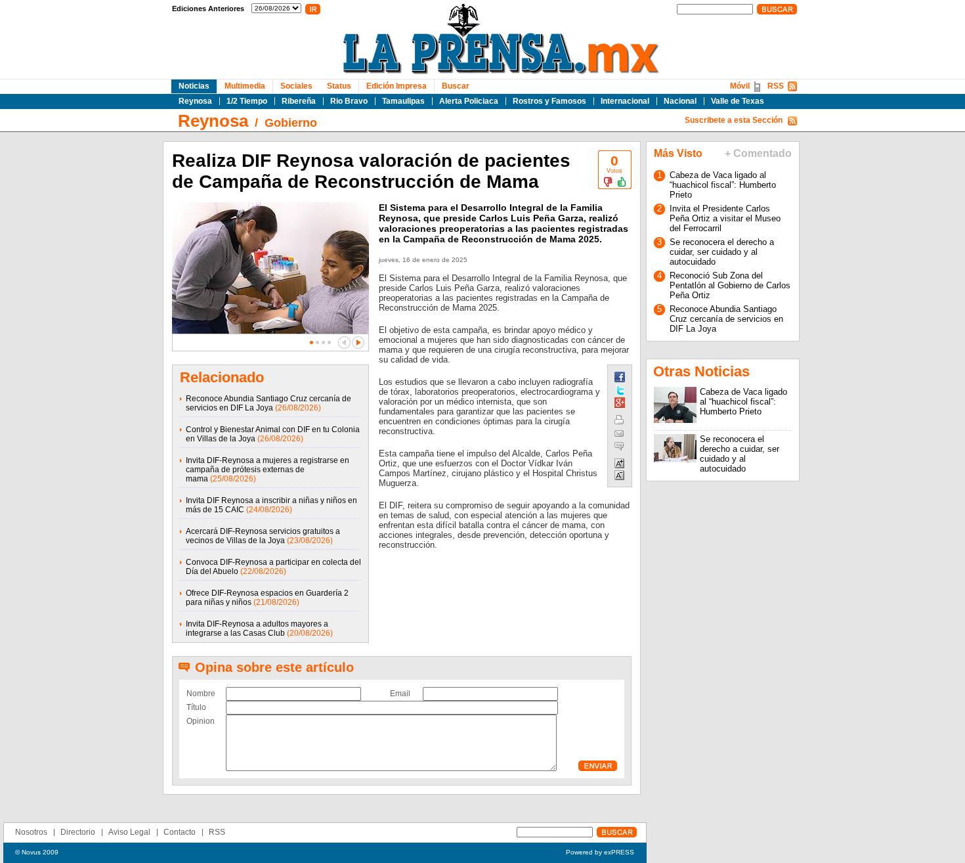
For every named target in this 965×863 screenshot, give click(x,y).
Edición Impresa (396, 86)
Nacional (680, 101)
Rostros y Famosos (549, 101)
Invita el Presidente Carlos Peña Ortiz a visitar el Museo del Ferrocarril (725, 218)
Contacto (179, 832)
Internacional (625, 101)
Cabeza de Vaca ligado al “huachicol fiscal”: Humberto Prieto (723, 185)
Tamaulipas (403, 101)
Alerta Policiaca (468, 101)
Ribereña (299, 101)
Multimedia (245, 86)
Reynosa (195, 101)
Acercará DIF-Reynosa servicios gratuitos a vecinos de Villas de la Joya (263, 536)
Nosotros (31, 832)
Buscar (455, 86)
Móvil (740, 86)
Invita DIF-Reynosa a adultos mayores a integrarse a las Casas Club (257, 628)
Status (339, 86)
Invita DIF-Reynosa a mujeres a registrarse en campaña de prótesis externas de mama (267, 469)
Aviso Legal (129, 832)
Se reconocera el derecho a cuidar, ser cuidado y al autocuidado (722, 252)
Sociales (296, 86)
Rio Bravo (349, 101)
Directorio (77, 832)
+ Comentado (758, 153)
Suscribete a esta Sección (734, 120)
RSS (775, 86)
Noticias (194, 86)
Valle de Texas (737, 101)
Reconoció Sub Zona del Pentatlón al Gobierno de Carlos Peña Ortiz (730, 285)
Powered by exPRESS (600, 852)
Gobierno (291, 122)
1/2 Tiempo (246, 101)
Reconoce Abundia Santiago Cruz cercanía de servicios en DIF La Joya (268, 403)
